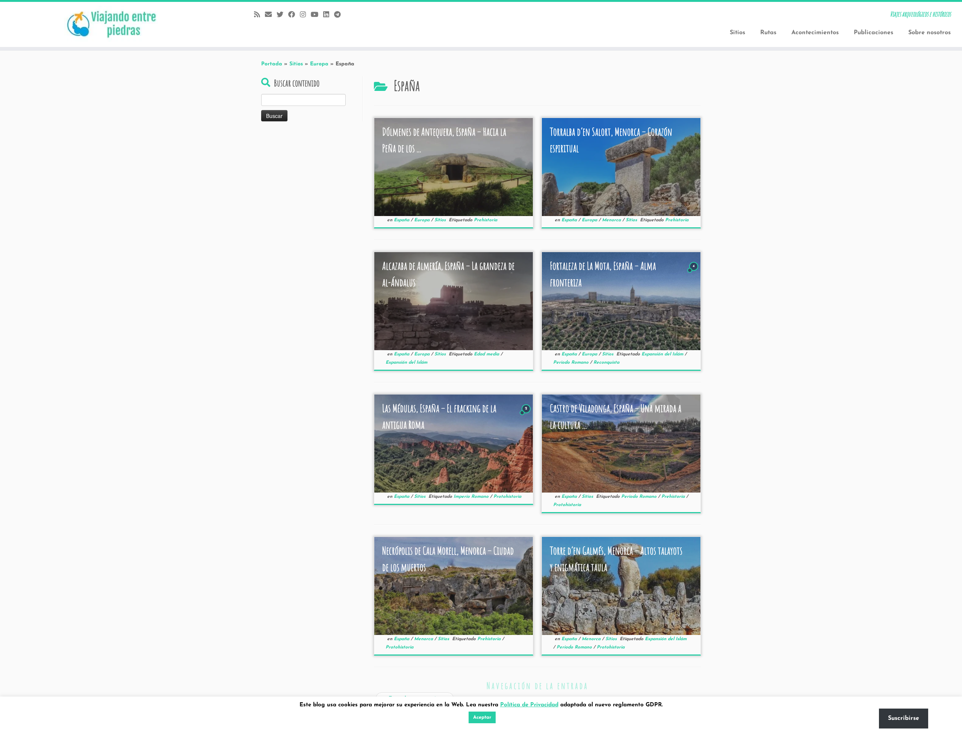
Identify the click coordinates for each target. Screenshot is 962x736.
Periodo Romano (571, 362)
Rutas (768, 33)
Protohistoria (507, 496)
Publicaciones (873, 33)
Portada (271, 64)
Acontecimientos (815, 33)
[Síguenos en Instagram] (305, 15)
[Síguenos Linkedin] (328, 15)
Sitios (737, 33)
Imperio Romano (472, 496)
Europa (319, 64)
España (402, 220)
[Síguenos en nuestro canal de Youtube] (317, 15)
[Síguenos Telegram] (340, 15)
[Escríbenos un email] (271, 15)
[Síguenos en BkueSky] (282, 15)
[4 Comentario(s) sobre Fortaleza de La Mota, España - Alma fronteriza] (694, 273)
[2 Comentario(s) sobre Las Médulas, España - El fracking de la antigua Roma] (526, 416)
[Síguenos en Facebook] (294, 15)
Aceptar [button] (482, 717)
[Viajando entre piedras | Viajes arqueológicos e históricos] (111, 24)
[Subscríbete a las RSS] (259, 15)
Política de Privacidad (529, 705)
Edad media (487, 354)
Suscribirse (903, 718)
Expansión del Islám (406, 362)
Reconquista (606, 362)
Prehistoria (485, 220)
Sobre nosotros (929, 33)
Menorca (612, 220)
